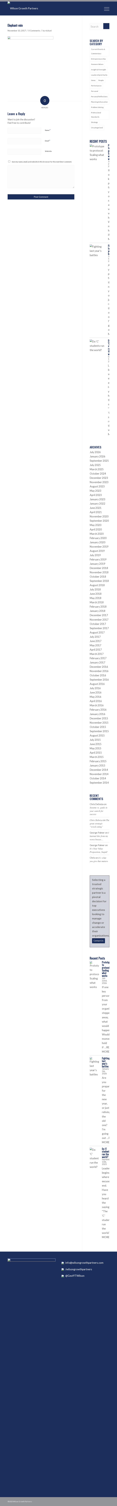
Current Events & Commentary (98, 51)
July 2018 (95, 589)
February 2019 (98, 559)
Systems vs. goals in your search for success (98, 811)
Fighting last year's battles (106, 1062)
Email (47, 140)
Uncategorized (97, 128)
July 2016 (95, 688)
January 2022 (97, 503)
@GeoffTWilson (74, 1275)
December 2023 (99, 477)
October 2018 (98, 576)
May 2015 (95, 748)
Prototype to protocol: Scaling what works (106, 969)
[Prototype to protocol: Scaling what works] (97, 152)
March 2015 (97, 757)
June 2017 (95, 641)
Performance (96, 86)
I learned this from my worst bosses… (99, 836)
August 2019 (97, 550)
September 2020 (99, 520)
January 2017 (97, 662)
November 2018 (99, 572)
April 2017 (96, 649)
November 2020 (99, 516)
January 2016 (97, 714)
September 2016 (99, 679)
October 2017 (98, 623)
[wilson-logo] (23, 8)
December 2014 (99, 769)
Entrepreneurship (98, 59)
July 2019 (95, 555)
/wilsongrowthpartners (78, 1269)
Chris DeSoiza (96, 820)
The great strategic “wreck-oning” (99, 823)
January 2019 (97, 563)
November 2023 (99, 482)
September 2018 (99, 580)
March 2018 (97, 602)
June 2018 (95, 593)
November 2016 (99, 671)
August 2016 (97, 683)
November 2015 (99, 722)
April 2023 (96, 495)
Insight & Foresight (98, 70)
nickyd (48, 30)
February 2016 (98, 709)
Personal (94, 91)
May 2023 (95, 490)
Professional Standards (96, 115)
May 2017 (95, 645)
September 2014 (99, 782)
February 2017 (98, 658)
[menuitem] (105, 8)
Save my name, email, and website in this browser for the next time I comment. (42, 162)
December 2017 (99, 615)
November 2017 (99, 619)
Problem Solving (97, 107)
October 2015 (98, 727)
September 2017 (99, 628)
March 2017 (97, 653)
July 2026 (95, 452)
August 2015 (97, 735)
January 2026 (97, 456)
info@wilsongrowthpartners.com (83, 1262)
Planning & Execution (99, 102)
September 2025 (99, 460)
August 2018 (97, 585)
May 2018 (95, 598)
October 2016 (98, 675)
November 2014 (99, 774)
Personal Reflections (99, 97)
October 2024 (98, 473)
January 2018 (97, 610)
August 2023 (97, 486)
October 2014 (98, 778)
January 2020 (97, 542)
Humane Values (97, 64)
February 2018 (98, 606)
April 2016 (96, 701)
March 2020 (97, 533)
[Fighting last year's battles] (97, 252)
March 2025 (97, 469)
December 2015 (99, 718)
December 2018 (99, 568)
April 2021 (96, 512)
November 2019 (99, 546)
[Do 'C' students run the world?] (97, 347)
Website (48, 151)
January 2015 (97, 765)
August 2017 (97, 632)
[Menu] (105, 8)
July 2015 (95, 739)
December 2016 (99, 666)
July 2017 (95, 636)
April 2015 (96, 752)
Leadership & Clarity (99, 75)
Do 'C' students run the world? (106, 1153)
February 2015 (98, 761)
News (93, 80)
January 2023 (97, 499)
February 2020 (98, 538)
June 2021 (95, 507)
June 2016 (95, 692)
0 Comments (34, 30)
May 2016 (95, 696)
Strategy (94, 122)
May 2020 (95, 525)
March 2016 (97, 705)
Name (47, 130)
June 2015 (95, 744)
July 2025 (95, 465)
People (101, 80)
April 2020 (96, 529)
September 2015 (99, 731)
